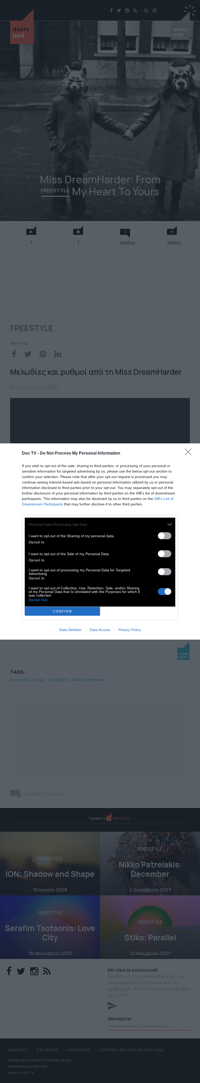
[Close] (190, 453)
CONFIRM (62, 611)
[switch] (164, 535)
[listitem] (100, 524)
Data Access (100, 630)
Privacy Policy (129, 630)
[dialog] (100, 541)
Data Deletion (70, 630)
